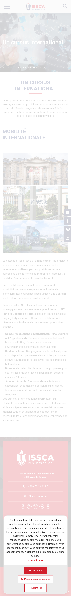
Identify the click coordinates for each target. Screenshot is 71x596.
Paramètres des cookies (37, 579)
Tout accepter (35, 570)
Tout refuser (35, 587)
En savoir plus (35, 560)
